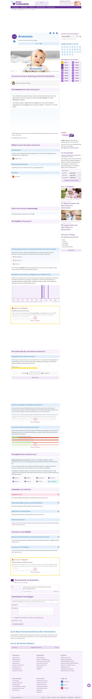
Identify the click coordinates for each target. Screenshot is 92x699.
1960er (66, 81)
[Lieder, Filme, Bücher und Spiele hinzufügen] (58, 547)
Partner (49, 697)
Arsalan (14, 523)
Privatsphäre (70, 697)
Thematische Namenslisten (43, 661)
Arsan (17, 523)
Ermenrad (53, 636)
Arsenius (25, 133)
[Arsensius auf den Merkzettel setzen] (56, 33)
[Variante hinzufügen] (58, 503)
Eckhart (46, 636)
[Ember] (67, 138)
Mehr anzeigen (52, 481)
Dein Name (14, 605)
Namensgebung (41, 657)
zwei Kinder (65, 243)
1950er (77, 62)
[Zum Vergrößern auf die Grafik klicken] (35, 293)
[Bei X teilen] (53, 33)
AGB (58, 697)
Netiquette (39, 692)
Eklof (49, 636)
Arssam (23, 524)
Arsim (13, 524)
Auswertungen (16, 684)
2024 (65, 62)
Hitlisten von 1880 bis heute (68, 665)
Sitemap (54, 697)
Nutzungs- (25, 617)
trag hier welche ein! (38, 506)
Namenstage (15, 681)
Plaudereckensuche (42, 684)
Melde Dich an (52, 600)
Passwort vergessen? (44, 4)
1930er (77, 67)
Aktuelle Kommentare (42, 681)
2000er (66, 70)
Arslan (16, 524)
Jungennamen (15, 657)
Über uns (44, 697)
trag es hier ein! (18, 552)
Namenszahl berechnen (18, 688)
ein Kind (65, 241)
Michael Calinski (26, 83)
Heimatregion (65, 177)
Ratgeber (39, 669)
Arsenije (55, 133)
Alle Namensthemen (42, 665)
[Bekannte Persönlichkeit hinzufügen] (58, 537)
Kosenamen (40, 667)
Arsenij (51, 133)
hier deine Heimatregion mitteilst (49, 267)
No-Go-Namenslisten (42, 688)
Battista (25, 636)
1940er (77, 65)
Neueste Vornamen (17, 670)
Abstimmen (35, 377)
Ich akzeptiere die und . (28, 617)
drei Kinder (65, 245)
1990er (66, 73)
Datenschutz (63, 697)
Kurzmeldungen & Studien (19, 686)
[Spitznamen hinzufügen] (58, 511)
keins (64, 240)
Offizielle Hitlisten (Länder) (67, 661)
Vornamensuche (16, 667)
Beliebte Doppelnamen (66, 659)
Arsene (13, 135)
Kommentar (15, 608)
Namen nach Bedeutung (43, 659)
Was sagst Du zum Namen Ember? (70, 148)
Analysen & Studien (17, 682)
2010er (66, 67)
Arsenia (25, 138)
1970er (66, 78)
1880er (77, 81)
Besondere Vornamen (42, 663)
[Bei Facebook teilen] (50, 33)
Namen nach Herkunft (18, 665)
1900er (77, 75)
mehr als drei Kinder (68, 247)
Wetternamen (15, 690)
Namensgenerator (17, 669)
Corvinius (36, 636)
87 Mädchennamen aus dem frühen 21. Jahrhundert (70, 205)
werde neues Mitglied (17, 601)
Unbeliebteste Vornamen (67, 669)
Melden (57, 591)
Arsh (42, 523)
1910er (77, 73)
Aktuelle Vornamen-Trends (67, 670)
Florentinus (13, 638)
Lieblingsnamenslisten (42, 686)
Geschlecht (64, 173)
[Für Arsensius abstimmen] (41, 44)
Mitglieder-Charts (65, 667)
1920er (77, 70)
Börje (32, 636)
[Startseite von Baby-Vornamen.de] (20, 5)
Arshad (45, 523)
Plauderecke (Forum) (42, 682)
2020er (66, 65)
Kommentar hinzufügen (22, 582)
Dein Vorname (65, 170)
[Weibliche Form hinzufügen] (58, 495)
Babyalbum (39, 690)
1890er (77, 78)
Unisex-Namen (16, 661)
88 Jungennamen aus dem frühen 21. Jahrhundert (69, 227)
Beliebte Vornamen (66, 657)
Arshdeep (55, 523)
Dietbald (41, 636)
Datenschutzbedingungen (36, 617)
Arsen (19, 135)
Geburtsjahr (64, 175)
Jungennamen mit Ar (36, 647)
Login (41, 2)
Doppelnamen (16, 663)
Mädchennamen (16, 659)
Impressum (77, 697)
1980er (66, 75)
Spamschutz (15, 620)
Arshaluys (50, 523)
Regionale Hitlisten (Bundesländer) (69, 663)
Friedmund (22, 638)
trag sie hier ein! (44, 498)
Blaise (28, 636)
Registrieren (37, 4)
